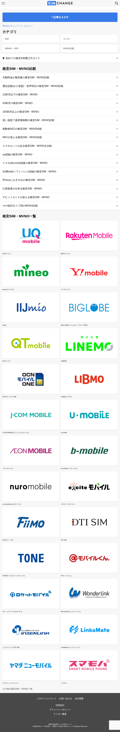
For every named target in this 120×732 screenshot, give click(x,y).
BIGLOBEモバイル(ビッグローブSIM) (74, 325)
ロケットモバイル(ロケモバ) (12, 611)
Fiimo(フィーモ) (7, 540)
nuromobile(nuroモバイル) (11, 504)
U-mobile (64, 432)
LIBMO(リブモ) (66, 397)
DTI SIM (64, 540)
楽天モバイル (65, 253)
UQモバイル (6, 253)
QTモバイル (6, 361)
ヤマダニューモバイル (10, 683)
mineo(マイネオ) (8, 289)
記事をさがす (61, 17)
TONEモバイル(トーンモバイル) (13, 576)
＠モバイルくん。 (67, 576)
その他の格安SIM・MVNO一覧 (17, 689)
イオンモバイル (7, 468)
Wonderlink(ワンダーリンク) (71, 611)
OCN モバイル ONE (9, 397)
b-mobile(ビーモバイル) (69, 468)
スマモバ (64, 683)
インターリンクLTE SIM (10, 647)
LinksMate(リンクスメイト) (70, 647)
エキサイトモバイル (68, 504)
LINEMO (64, 361)
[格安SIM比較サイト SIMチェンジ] (60, 3)
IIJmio (4, 325)
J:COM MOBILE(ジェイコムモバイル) (15, 432)
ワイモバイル (65, 289)
